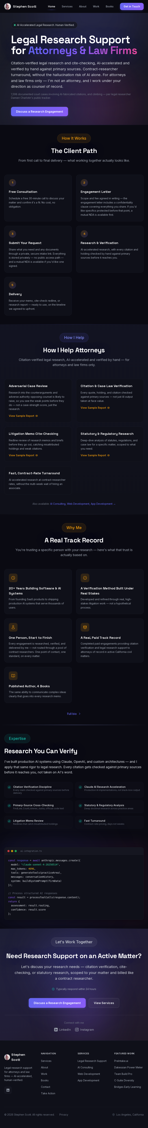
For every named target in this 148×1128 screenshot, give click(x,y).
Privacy (63, 1114)
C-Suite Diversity (124, 1080)
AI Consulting (85, 1067)
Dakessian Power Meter (128, 1067)
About (82, 6)
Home (51, 6)
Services (67, 6)
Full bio (72, 714)
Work (96, 6)
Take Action (48, 1093)
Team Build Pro (123, 1073)
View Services (104, 1003)
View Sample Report (21, 415)
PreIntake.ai (121, 1060)
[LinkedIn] (8, 1090)
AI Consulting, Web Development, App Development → (83, 503)
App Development (88, 1080)
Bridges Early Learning (127, 1086)
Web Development (89, 1073)
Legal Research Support (92, 1060)
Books (110, 6)
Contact (45, 1086)
